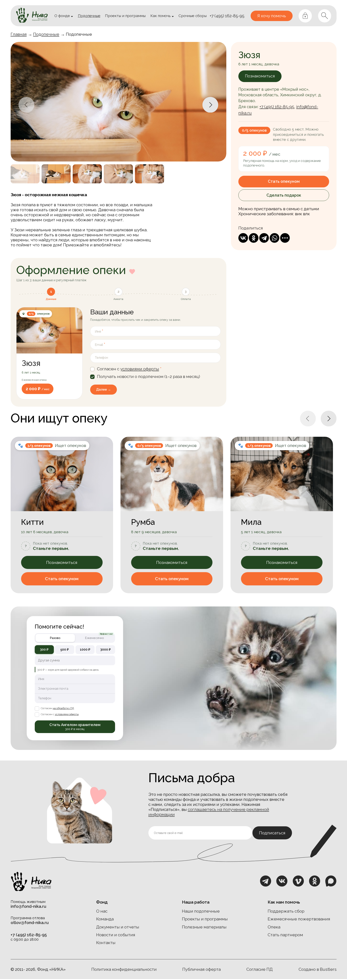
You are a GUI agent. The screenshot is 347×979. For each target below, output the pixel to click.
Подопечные (46, 34)
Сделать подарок (283, 195)
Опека (274, 926)
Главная (19, 34)
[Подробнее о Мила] (282, 515)
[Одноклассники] (253, 238)
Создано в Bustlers (318, 969)
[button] (26, 105)
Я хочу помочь (271, 15)
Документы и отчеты (117, 926)
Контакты (105, 942)
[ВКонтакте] (243, 238)
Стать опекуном (284, 181)
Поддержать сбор (286, 911)
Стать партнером (285, 934)
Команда (105, 918)
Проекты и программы (205, 918)
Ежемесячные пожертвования (299, 918)
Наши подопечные (201, 911)
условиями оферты (139, 368)
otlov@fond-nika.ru (30, 922)
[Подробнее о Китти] (62, 515)
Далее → (103, 389)
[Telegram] (264, 238)
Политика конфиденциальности (124, 969)
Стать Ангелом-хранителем (74, 727)
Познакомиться (61, 562)
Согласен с (60, 714)
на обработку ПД (63, 708)
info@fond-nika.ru (28, 906)
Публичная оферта (201, 969)
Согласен (57, 708)
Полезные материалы (204, 926)
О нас (101, 911)
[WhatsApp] (274, 238)
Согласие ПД (259, 969)
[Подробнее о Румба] (171, 515)
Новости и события (115, 934)
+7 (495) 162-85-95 (227, 15)
